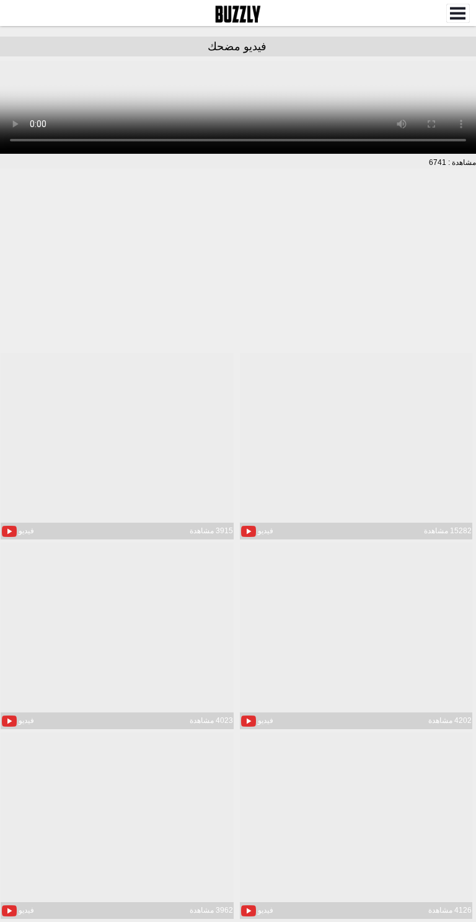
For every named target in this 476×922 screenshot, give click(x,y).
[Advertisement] (238, 261)
